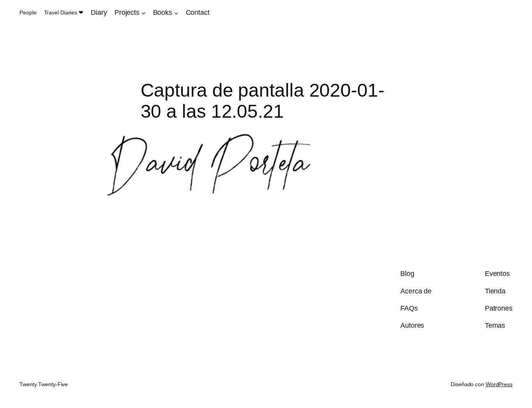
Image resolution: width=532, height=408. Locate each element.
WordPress (499, 384)
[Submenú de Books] (176, 13)
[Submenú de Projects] (143, 13)
